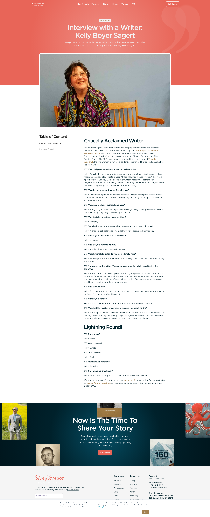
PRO (134, 4)
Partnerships (119, 488)
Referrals (117, 484)
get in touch (129, 380)
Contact (117, 499)
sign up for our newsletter (99, 383)
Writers (132, 492)
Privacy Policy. (103, 507)
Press (116, 496)
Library (106, 4)
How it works (83, 4)
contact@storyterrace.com (159, 487)
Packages (133, 488)
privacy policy (73, 490)
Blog (116, 492)
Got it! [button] (145, 512)
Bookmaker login (137, 499)
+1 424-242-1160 (156, 485)
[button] (96, 4)
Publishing (134, 496)
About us (118, 481)
